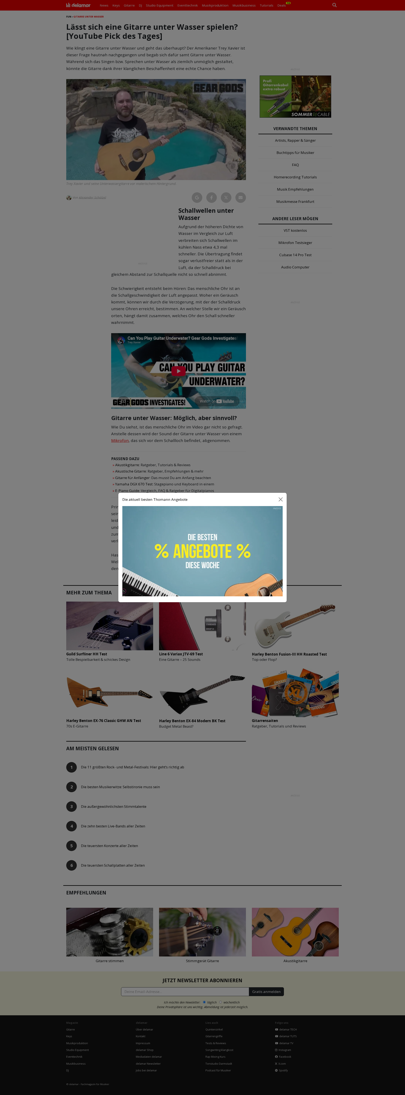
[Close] (281, 500)
